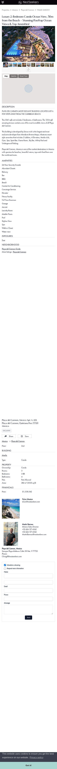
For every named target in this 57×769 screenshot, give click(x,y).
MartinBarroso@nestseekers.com (34, 534)
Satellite (13, 76)
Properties (5, 10)
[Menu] (3, 2)
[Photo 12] (28, 70)
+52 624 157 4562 (29, 529)
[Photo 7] (33, 65)
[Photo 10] (47, 65)
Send (28, 617)
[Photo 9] (42, 65)
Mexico (15, 10)
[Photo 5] (24, 65)
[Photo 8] (38, 65)
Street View (23, 76)
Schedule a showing (13, 565)
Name (6, 572)
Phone (6, 595)
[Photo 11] (52, 65)
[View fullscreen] (52, 29)
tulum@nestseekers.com (31, 501)
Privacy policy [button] (36, 757)
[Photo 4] (19, 65)
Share (11, 436)
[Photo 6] (29, 65)
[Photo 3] (15, 65)
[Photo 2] (10, 65)
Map (6, 76)
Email (6, 586)
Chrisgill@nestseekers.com (12, 556)
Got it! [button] (29, 765)
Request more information (15, 568)
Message (7, 603)
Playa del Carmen (27, 10)
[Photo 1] (5, 65)
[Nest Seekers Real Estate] (28, 2)
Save (27, 436)
